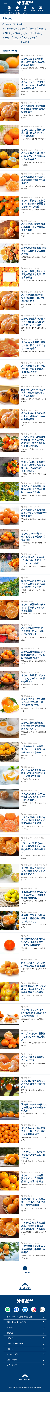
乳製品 (26, 767)
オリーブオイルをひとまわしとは (19, 1317)
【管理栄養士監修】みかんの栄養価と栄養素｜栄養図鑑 (33, 1249)
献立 (32, 29)
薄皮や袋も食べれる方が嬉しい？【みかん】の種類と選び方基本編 (33, 1202)
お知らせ (10, 1349)
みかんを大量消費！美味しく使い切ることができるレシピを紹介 (33, 345)
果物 (33, 38)
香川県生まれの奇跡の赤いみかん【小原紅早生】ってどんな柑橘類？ (33, 942)
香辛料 (17, 33)
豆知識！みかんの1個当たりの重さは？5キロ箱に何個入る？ (34, 1107)
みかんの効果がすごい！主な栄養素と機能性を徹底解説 (33, 180)
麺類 (7, 38)
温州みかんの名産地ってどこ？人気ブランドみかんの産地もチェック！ (33, 584)
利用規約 (10, 1338)
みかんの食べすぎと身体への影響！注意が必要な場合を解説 (33, 227)
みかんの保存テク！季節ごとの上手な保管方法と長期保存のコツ (33, 369)
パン (39, 33)
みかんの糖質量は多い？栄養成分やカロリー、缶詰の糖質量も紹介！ (33, 655)
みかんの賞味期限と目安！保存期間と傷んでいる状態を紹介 (33, 298)
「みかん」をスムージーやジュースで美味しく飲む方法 (33, 1155)
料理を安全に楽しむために (17, 1322)
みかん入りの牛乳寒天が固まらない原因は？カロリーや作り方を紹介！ (33, 773)
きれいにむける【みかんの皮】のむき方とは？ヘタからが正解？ (33, 796)
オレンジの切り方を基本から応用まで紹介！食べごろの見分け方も (33, 702)
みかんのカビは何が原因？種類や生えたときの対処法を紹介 (33, 61)
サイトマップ (12, 1365)
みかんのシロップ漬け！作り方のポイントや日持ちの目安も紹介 (33, 85)
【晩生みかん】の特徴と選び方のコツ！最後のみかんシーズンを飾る (33, 749)
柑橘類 (37, 483)
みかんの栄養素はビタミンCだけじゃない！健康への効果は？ (34, 678)
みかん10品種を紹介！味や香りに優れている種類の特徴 (33, 251)
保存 (23, 29)
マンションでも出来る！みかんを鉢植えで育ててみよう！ (33, 1084)
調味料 (7, 33)
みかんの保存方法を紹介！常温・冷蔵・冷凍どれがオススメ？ (33, 631)
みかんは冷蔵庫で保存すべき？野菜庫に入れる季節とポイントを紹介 (33, 321)
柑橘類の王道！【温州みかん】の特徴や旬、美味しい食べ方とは (33, 918)
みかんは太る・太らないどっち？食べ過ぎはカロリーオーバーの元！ (33, 560)
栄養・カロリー (11, 29)
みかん (41, 55)
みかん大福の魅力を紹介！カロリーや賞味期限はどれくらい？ (33, 725)
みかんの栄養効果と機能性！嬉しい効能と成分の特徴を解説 (33, 109)
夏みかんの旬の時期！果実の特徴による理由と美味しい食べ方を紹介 (33, 489)
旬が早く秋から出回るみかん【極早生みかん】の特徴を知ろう (33, 871)
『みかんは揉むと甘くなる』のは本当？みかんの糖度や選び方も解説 (33, 820)
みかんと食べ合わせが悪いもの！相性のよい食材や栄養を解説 (33, 416)
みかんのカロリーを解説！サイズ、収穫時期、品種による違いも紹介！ (33, 1178)
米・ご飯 (28, 33)
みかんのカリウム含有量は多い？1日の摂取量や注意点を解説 (34, 513)
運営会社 (10, 1327)
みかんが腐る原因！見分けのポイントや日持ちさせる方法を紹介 (33, 156)
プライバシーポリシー (15, 1344)
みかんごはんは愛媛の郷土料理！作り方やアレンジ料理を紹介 (33, 132)
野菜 (25, 38)
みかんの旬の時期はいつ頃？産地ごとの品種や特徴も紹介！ (33, 536)
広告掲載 (10, 1333)
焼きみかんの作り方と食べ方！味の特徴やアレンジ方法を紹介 (33, 392)
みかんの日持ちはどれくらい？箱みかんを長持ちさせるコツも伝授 (33, 203)
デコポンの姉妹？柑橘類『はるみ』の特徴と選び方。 (33, 1036)
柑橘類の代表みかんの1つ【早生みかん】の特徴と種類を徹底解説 (34, 894)
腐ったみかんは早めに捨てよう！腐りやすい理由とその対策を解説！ (33, 1131)
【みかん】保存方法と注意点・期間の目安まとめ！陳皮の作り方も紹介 (33, 1225)
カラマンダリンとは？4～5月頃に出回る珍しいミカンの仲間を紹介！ (34, 1013)
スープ (16, 38)
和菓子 (31, 719)
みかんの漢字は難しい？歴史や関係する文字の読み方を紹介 (33, 274)
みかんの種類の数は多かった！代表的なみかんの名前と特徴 (33, 607)
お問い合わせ (12, 1360)
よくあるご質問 (12, 1354)
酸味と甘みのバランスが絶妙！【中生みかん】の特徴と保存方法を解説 (33, 989)
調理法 (41, 29)
